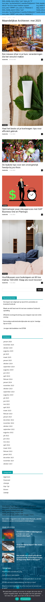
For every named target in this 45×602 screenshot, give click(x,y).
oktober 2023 (7, 389)
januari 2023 (7, 417)
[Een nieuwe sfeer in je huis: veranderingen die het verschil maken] (22, 37)
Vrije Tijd (5, 161)
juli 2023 (6, 398)
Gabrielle (5, 59)
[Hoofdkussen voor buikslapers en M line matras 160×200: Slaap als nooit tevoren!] (22, 247)
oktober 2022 (7, 426)
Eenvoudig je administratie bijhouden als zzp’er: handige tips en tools (21, 322)
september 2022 (8, 429)
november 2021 (8, 461)
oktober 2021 (7, 464)
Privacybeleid (25, 599)
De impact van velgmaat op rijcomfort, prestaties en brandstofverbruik (20, 303)
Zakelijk (5, 125)
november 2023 (8, 385)
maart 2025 (7, 357)
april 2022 (6, 445)
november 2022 (8, 423)
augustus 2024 (8, 370)
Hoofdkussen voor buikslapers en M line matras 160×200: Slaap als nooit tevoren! (22, 278)
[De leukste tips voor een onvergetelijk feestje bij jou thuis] (22, 150)
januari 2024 (7, 382)
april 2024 (6, 376)
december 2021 (8, 457)
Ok (17, 599)
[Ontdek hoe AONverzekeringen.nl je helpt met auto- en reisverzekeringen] (8, 534)
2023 (9, 17)
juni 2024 (6, 373)
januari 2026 (7, 342)
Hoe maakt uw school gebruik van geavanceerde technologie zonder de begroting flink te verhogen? (29, 558)
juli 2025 (6, 354)
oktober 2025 (7, 348)
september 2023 (8, 392)
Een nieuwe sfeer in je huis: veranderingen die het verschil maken (22, 55)
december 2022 (8, 420)
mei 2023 (6, 404)
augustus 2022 (8, 432)
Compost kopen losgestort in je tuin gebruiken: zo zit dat (21, 579)
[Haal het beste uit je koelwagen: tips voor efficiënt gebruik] (22, 95)
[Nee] (42, 595)
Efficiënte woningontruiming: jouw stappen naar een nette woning (22, 316)
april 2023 (6, 407)
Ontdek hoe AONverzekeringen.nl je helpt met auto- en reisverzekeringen (29, 534)
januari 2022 (7, 454)
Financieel (6, 480)
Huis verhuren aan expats (10, 575)
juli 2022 (6, 436)
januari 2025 (7, 360)
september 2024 (8, 367)
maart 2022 (7, 448)
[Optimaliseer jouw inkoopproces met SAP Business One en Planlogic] (22, 191)
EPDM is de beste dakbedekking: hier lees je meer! (19, 582)
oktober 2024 (7, 364)
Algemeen (6, 477)
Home (4, 17)
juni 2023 (6, 401)
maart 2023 (7, 410)
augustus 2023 (8, 395)
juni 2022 (6, 439)
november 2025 (8, 345)
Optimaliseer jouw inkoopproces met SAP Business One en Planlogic (22, 210)
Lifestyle (5, 273)
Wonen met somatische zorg (12, 572)
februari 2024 (7, 379)
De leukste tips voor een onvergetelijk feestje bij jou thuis (20, 166)
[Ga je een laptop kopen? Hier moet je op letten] (8, 546)
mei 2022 (6, 442)
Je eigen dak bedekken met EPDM (14, 328)
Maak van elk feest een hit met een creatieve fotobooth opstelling (21, 309)
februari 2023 (7, 414)
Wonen (4, 50)
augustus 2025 (8, 351)
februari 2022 (7, 451)
